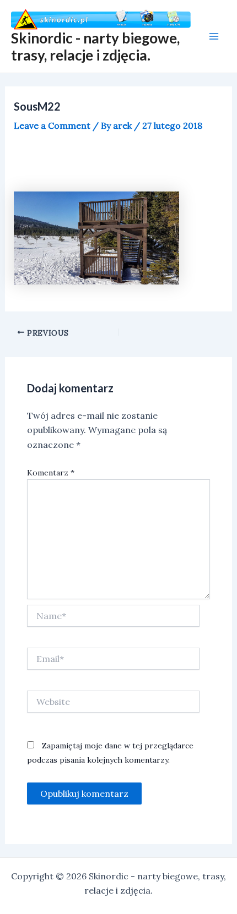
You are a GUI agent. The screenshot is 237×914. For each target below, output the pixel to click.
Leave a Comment (52, 125)
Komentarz (50, 473)
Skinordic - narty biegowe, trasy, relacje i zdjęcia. (95, 46)
